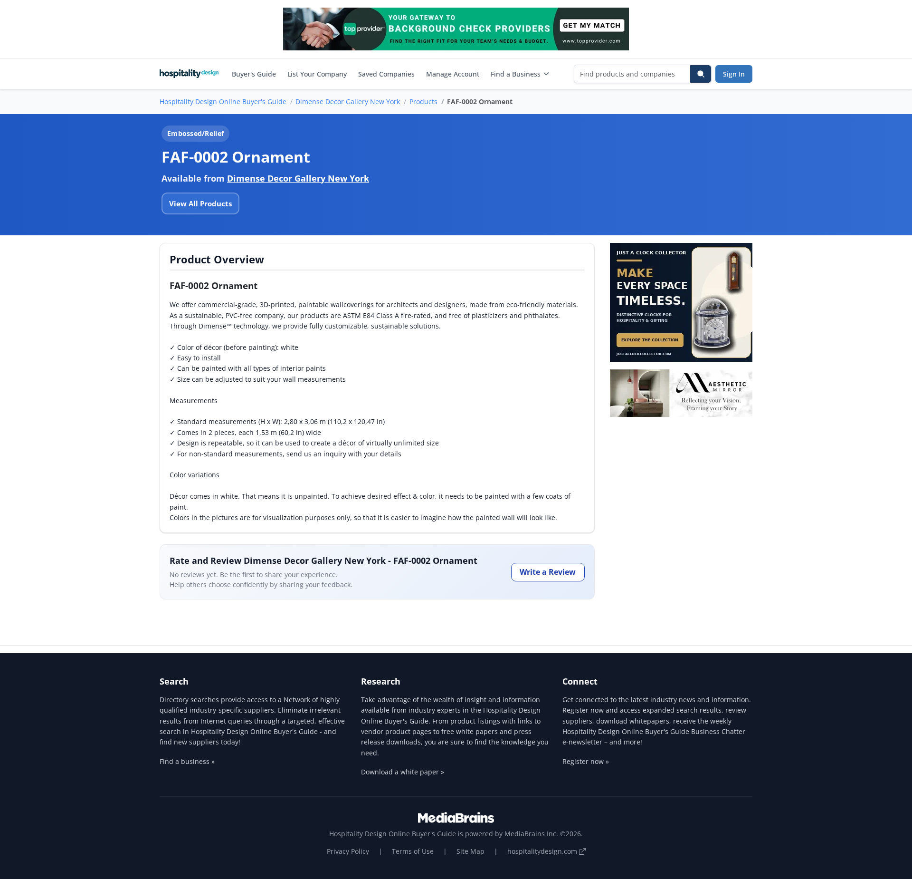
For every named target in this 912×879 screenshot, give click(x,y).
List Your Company (317, 73)
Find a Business (516, 73)
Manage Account (452, 73)
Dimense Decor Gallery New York (347, 101)
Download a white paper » (402, 771)
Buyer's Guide (254, 73)
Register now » (585, 761)
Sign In (734, 73)
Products (423, 101)
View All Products (200, 203)
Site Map (470, 851)
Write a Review (548, 572)
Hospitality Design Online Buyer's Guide (223, 101)
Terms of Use (413, 851)
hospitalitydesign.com (543, 851)
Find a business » (187, 761)
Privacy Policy (348, 851)
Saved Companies (386, 73)
